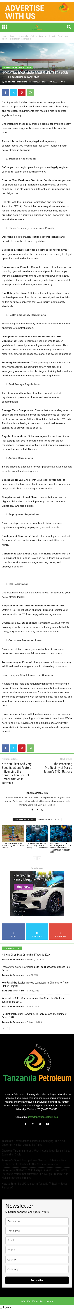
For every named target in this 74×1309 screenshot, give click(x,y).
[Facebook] (5, 92)
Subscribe (60, 924)
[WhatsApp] (30, 92)
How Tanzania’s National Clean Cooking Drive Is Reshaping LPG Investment (37, 845)
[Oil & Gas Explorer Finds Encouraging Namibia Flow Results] (13, 833)
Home (4, 36)
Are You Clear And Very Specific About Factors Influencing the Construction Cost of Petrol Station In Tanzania (17, 773)
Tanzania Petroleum (16, 81)
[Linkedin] (37, 810)
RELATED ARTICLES (24, 819)
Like (13, 924)
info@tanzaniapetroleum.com (43, 1117)
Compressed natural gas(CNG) (22, 36)
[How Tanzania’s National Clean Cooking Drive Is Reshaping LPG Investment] (37, 833)
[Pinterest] (22, 92)
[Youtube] (48, 1124)
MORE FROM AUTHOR (48, 819)
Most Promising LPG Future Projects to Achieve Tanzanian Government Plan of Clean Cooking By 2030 (60, 847)
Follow (37, 924)
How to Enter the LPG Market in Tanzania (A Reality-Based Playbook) (35, 1185)
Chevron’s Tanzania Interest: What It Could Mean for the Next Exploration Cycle (36, 1152)
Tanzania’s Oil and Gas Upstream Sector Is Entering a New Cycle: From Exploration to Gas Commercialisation (34, 1162)
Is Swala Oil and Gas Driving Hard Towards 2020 (26, 954)
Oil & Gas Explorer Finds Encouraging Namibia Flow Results (13, 845)
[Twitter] (13, 92)
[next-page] (39, 858)
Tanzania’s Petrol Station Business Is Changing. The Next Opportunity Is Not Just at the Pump (33, 1142)
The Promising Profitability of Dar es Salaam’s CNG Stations (57, 767)
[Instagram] (33, 1124)
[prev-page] (35, 858)
